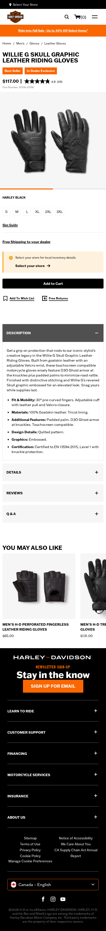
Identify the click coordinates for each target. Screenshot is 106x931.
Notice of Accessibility (76, 838)
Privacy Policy (30, 850)
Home (6, 43)
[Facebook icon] (43, 899)
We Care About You (76, 844)
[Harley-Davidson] (53, 658)
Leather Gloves (55, 43)
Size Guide (10, 225)
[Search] (66, 17)
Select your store (30, 266)
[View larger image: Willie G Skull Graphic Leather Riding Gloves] (53, 140)
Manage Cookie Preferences (30, 861)
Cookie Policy (30, 856)
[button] (43, 81)
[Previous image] (10, 140)
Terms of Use (30, 844)
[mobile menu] (94, 17)
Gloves (34, 43)
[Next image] (96, 140)
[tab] (26, 188)
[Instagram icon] (53, 899)
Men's (20, 43)
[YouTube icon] (63, 899)
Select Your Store (25, 4)
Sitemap (30, 838)
